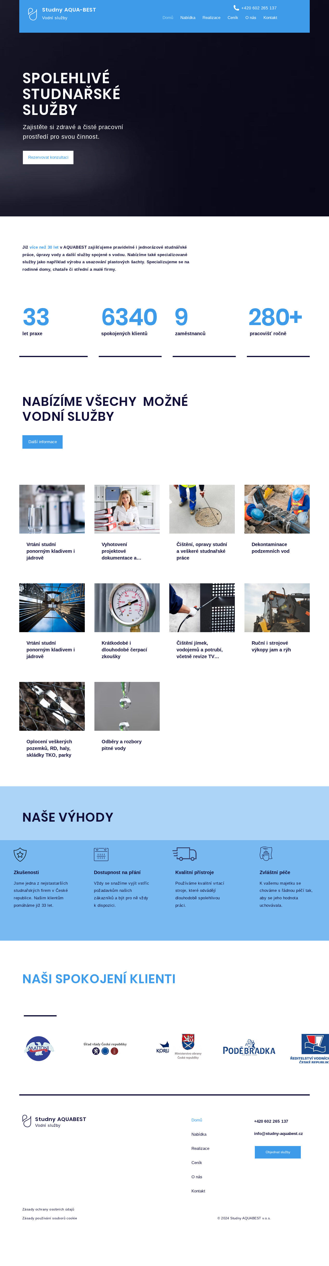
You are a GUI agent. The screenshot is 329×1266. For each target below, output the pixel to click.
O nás (196, 1177)
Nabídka (198, 1134)
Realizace (200, 1148)
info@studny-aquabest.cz (278, 1133)
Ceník (196, 1162)
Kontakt (198, 1191)
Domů (196, 1120)
